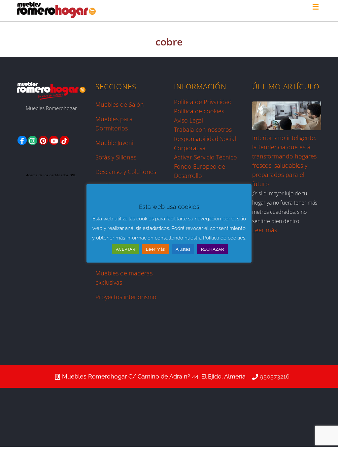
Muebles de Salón (119, 104)
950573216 (274, 376)
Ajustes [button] (183, 249)
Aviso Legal (188, 120)
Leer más (264, 230)
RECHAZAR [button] (212, 249)
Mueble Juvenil (115, 143)
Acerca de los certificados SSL (51, 175)
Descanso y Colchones (125, 172)
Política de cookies (199, 111)
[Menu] (317, 7)
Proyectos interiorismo (125, 297)
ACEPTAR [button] (125, 249)
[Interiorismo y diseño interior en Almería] (56, 15)
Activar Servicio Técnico (205, 157)
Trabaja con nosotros (203, 129)
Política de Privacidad (203, 102)
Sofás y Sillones (115, 157)
